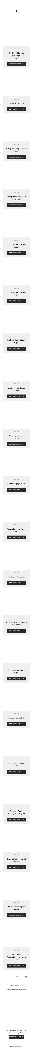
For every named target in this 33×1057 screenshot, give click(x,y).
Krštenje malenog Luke (16, 718)
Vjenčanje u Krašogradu (16, 577)
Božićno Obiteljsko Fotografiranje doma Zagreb (16, 55)
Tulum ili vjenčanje (16, 103)
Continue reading (16, 63)
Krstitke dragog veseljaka (16, 484)
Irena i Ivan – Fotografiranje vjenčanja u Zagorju (16, 957)
